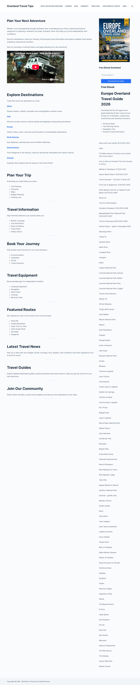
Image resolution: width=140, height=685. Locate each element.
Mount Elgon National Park (109, 423)
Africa (9, 106)
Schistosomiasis (105, 568)
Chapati (102, 335)
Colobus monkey (105, 397)
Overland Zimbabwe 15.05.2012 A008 (113, 208)
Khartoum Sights (105, 589)
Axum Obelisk (104, 537)
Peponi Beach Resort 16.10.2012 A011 (113, 174)
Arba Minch (103, 516)
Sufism (101, 583)
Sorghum (102, 578)
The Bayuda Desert (106, 604)
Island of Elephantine (107, 646)
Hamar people (104, 506)
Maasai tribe (104, 449)
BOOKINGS (68, 6)
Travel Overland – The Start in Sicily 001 (114, 179)
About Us (102, 198)
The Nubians (104, 656)
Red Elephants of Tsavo (108, 470)
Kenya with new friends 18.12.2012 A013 (114, 143)
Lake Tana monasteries (108, 527)
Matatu (101, 325)
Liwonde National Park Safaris (110, 278)
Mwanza (102, 366)
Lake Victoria (104, 376)
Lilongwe (102, 257)
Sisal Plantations (105, 330)
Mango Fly (103, 299)
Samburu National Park (108, 490)
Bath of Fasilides (105, 547)
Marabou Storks (105, 501)
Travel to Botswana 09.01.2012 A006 (113, 221)
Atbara (101, 599)
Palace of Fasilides (106, 558)
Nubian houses (104, 666)
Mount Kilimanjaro (106, 464)
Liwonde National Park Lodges (111, 288)
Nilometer (103, 640)
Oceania (10, 158)
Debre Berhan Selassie (107, 552)
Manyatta (102, 444)
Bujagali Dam (104, 413)
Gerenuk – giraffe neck (108, 495)
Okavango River (105, 232)
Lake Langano (104, 521)
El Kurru (102, 609)
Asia (8, 116)
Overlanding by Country (111, 6)
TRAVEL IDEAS (95, 6)
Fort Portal (103, 407)
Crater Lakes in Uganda (108, 387)
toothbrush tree (105, 438)
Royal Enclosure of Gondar (109, 563)
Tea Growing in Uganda (108, 402)
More (124, 6)
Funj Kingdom (104, 620)
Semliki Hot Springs (106, 392)
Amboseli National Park (108, 459)
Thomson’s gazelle (106, 371)
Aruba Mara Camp (106, 454)
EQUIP (76, 6)
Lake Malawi (104, 314)
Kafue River (103, 247)
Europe (10, 127)
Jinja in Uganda (105, 418)
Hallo (101, 148)
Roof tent (102, 630)
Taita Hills (103, 480)
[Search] (132, 6)
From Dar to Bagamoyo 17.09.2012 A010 (114, 185)
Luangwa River (104, 252)
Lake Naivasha (104, 433)
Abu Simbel (103, 635)
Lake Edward (104, 382)
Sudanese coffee (105, 594)
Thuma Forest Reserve (107, 294)
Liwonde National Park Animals (111, 273)
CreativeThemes (44, 681)
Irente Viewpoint (105, 345)
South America (13, 147)
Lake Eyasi (103, 351)
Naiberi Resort (104, 428)
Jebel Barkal (104, 615)
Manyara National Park (108, 356)
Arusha (101, 361)
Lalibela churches (105, 532)
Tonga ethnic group (106, 309)
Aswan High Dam (105, 661)
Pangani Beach (104, 340)
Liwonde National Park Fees (110, 283)
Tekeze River (104, 542)
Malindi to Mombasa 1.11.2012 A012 (112, 169)
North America (13, 137)
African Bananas (105, 304)
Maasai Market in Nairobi (108, 485)
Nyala (101, 263)
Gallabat (102, 573)
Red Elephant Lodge (107, 475)
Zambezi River (104, 242)
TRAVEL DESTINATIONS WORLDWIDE (51, 6)
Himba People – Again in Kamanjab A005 (115, 226)
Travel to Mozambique (107, 203)
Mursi (101, 511)
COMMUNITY (85, 6)
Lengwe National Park (107, 268)
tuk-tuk (102, 625)
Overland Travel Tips (20, 6)
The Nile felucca (105, 651)
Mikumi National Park (107, 319)
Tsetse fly (102, 237)
